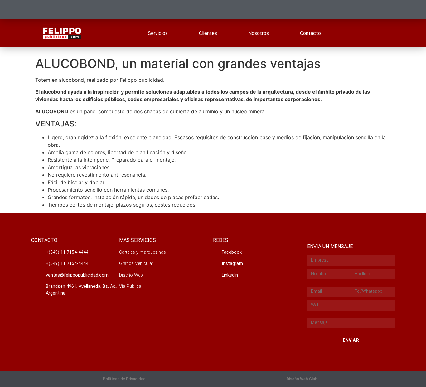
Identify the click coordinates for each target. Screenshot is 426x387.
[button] (124, 379)
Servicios (158, 33)
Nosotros (258, 33)
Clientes (208, 33)
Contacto (310, 33)
